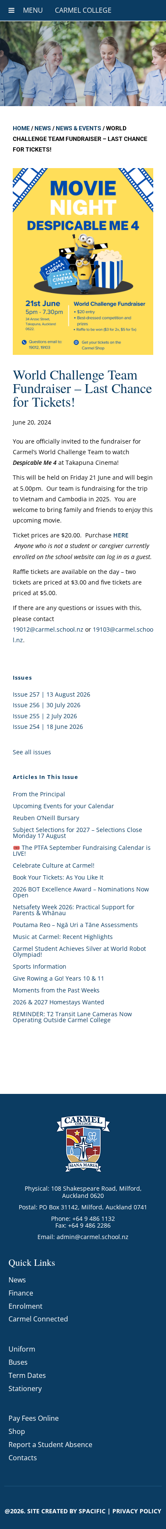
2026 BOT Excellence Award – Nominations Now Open (81, 892)
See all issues (32, 752)
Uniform (22, 1349)
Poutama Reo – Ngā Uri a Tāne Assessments (75, 925)
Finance (21, 1293)
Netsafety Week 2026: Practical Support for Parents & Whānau (74, 910)
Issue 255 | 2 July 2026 (45, 716)
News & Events (78, 128)
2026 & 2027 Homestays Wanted (58, 1002)
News (42, 128)
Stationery (25, 1388)
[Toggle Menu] (11, 10)
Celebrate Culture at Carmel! (53, 865)
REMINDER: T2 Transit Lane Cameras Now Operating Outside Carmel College (72, 1017)
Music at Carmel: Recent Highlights (63, 937)
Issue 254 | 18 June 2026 (48, 726)
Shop (17, 1431)
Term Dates (27, 1375)
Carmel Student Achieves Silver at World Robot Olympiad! (79, 951)
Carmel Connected (38, 1319)
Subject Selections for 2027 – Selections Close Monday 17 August (77, 833)
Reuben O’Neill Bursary (46, 818)
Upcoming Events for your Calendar (63, 806)
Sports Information (39, 966)
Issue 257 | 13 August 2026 (51, 694)
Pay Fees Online (34, 1418)
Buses (18, 1362)
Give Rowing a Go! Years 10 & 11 (58, 978)
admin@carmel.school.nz (93, 1237)
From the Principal (39, 794)
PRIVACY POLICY (136, 1511)
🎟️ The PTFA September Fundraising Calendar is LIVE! (82, 850)
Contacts (23, 1457)
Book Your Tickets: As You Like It (58, 877)
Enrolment (26, 1306)
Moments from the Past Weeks (56, 990)
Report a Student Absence (50, 1444)
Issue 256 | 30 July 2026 (46, 705)
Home (21, 128)
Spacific (92, 1511)
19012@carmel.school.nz (48, 629)
